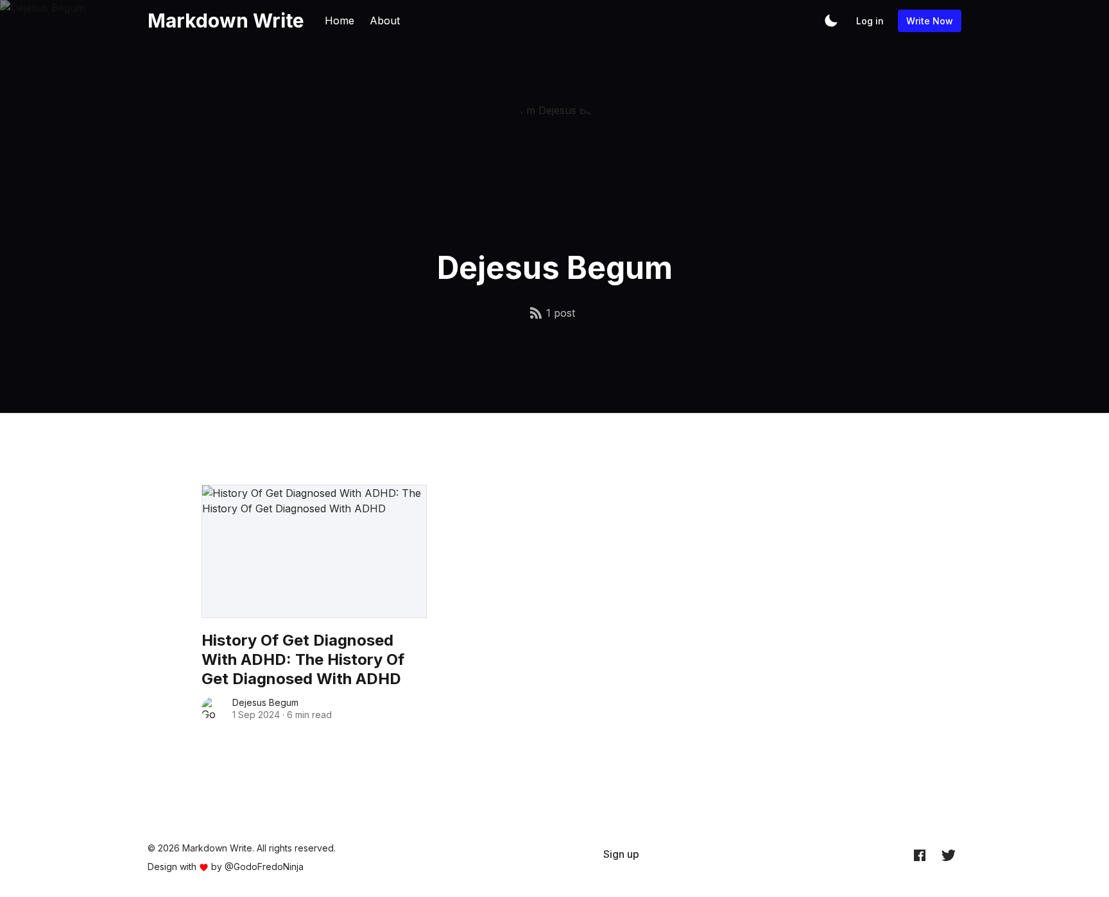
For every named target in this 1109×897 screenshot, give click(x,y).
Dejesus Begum (265, 702)
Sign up (621, 854)
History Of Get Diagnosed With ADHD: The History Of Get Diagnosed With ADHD (303, 659)
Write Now (929, 20)
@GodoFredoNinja (264, 866)
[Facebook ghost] (920, 854)
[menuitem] (621, 854)
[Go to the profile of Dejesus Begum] (213, 708)
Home (339, 20)
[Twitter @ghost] (948, 854)
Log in (870, 20)
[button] (831, 20)
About (385, 20)
